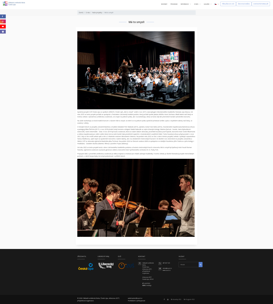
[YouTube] (3, 26)
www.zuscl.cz (167, 270)
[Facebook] (3, 16)
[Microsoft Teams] (3, 32)
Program (174, 4)
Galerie (207, 4)
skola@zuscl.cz (167, 268)
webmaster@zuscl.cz (135, 298)
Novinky (164, 4)
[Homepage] (15, 4)
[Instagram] (3, 21)
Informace (185, 4)
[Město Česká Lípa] (85, 267)
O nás (196, 4)
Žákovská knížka (244, 4)
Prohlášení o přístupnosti (136, 301)
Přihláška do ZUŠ (228, 4)
